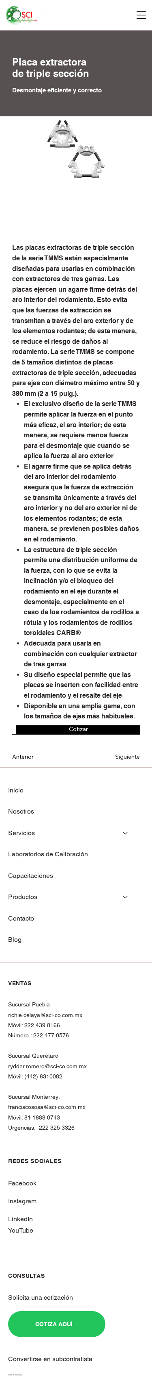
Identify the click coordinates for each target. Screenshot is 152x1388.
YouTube (20, 1230)
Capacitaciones (30, 876)
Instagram (22, 1201)
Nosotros (21, 811)
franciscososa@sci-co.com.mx (47, 1107)
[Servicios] (126, 833)
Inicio (16, 790)
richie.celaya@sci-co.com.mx (45, 1015)
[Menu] (142, 15)
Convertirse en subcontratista (50, 1359)
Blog (14, 939)
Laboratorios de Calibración (48, 854)
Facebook (22, 1183)
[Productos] (126, 897)
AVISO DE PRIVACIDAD (15, 1375)
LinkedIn (20, 1219)
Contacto (21, 918)
